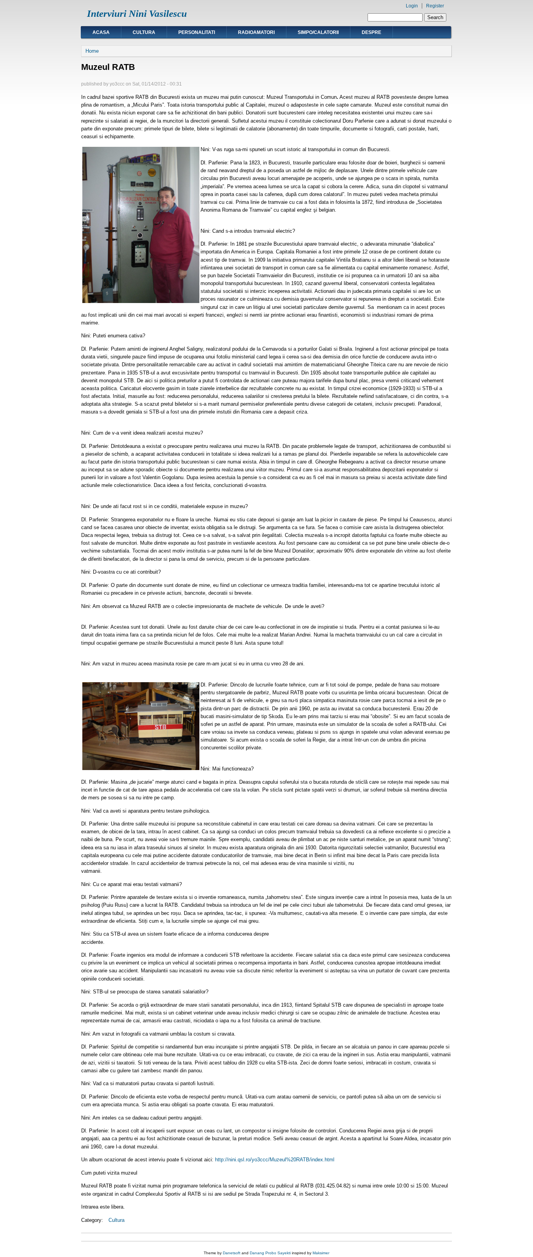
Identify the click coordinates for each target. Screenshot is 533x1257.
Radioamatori (256, 32)
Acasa (101, 32)
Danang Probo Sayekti (270, 1253)
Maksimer (321, 1253)
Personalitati (196, 32)
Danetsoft (231, 1253)
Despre (371, 32)
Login (412, 6)
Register (435, 6)
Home (92, 51)
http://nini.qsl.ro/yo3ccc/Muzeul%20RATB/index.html (274, 1160)
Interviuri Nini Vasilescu (137, 13)
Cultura (144, 32)
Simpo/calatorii (318, 32)
